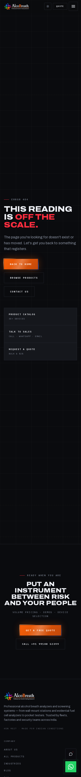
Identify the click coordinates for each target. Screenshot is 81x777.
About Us (10, 749)
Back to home (21, 264)
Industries (12, 763)
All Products (14, 756)
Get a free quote (40, 630)
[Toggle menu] (73, 6)
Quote (60, 6)
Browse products (24, 277)
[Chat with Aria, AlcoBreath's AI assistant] (70, 754)
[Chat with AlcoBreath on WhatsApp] (70, 766)
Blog (7, 770)
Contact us (19, 291)
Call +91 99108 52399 (40, 643)
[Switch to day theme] (47, 6)
